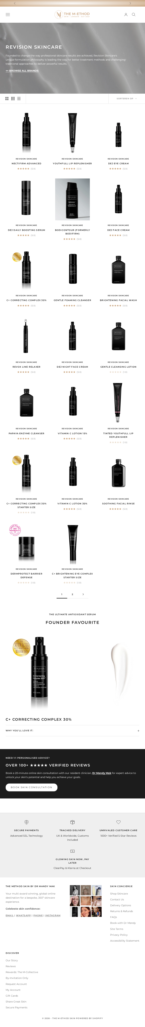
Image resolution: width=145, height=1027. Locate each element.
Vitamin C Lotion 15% (72, 433)
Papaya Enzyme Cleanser (26, 433)
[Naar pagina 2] (83, 594)
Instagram (52, 915)
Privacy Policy (119, 934)
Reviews (11, 966)
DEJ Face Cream (118, 230)
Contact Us (117, 899)
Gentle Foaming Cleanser (72, 300)
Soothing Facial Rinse (118, 503)
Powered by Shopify (89, 1018)
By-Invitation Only (17, 978)
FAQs (113, 917)
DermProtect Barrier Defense (26, 575)
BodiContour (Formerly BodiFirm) (72, 232)
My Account (13, 989)
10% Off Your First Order (72, 3)
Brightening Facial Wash (118, 300)
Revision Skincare (26, 159)
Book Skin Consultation (31, 787)
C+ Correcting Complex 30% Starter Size (27, 505)
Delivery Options (120, 905)
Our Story (12, 960)
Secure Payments (16, 1007)
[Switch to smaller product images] (12, 98)
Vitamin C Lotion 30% (72, 503)
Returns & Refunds (121, 911)
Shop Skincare (119, 893)
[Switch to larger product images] (6, 98)
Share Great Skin (16, 1001)
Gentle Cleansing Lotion (118, 366)
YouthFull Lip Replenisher (72, 163)
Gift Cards (12, 995)
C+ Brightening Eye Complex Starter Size (72, 575)
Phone (38, 915)
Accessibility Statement (124, 940)
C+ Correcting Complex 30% (27, 300)
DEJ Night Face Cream (72, 366)
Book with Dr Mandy (123, 923)
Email (10, 915)
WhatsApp (23, 915)
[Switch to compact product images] (19, 98)
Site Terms (116, 929)
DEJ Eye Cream (118, 163)
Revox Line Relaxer (27, 366)
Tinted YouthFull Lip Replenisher (118, 435)
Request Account (16, 984)
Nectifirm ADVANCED (27, 163)
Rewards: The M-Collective (22, 972)
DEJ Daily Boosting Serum (26, 230)
